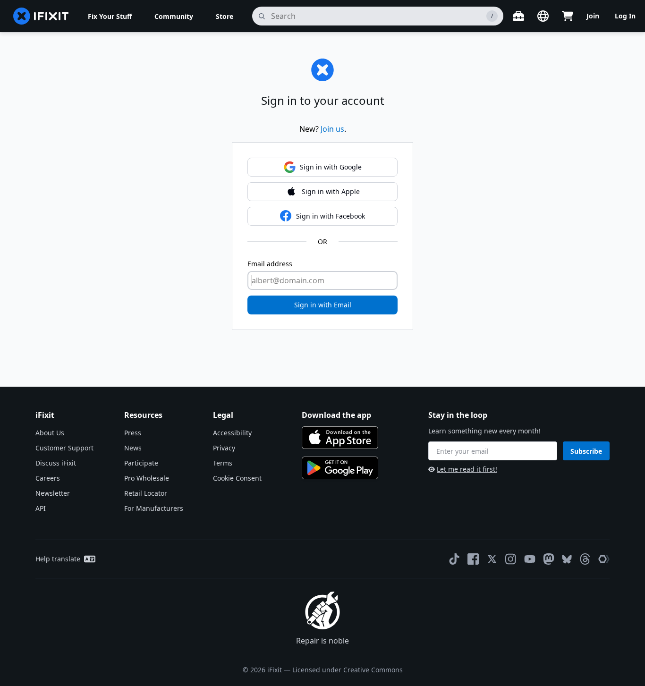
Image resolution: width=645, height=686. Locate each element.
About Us (49, 432)
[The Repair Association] (604, 559)
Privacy (224, 447)
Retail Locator (145, 493)
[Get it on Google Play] (340, 468)
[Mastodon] (548, 559)
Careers (47, 478)
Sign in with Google (331, 166)
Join (592, 15)
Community (173, 16)
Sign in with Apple (331, 191)
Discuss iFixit (55, 462)
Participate (141, 462)
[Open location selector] (543, 16)
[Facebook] (473, 559)
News (133, 447)
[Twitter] (492, 559)
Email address (269, 263)
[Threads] (585, 559)
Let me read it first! (467, 469)
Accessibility (232, 432)
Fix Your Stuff (110, 16)
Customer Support (64, 447)
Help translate (57, 558)
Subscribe (586, 451)
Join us (332, 129)
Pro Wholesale (146, 478)
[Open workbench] (518, 16)
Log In (625, 15)
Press (132, 432)
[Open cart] (567, 16)
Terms (222, 462)
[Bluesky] (567, 559)
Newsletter (52, 493)
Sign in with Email (322, 304)
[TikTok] (454, 559)
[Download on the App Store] (340, 437)
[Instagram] (511, 559)
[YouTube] (529, 559)
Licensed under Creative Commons (347, 669)
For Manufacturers (153, 508)
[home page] (41, 16)
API (40, 508)
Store (224, 16)
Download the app (336, 415)
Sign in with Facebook (330, 216)
